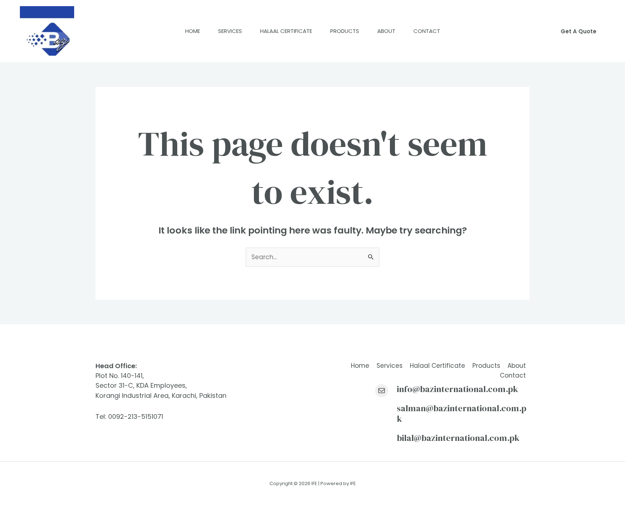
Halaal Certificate (286, 31)
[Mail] (381, 390)
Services (230, 31)
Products (344, 31)
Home (192, 31)
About (386, 31)
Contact (426, 31)
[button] (578, 31)
